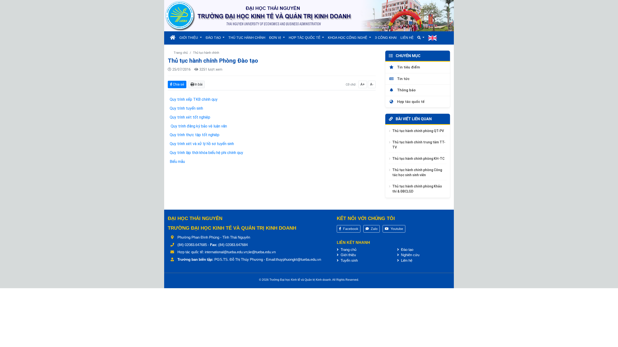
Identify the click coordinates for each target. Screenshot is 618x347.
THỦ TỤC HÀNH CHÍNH (246, 38)
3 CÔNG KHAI (386, 38)
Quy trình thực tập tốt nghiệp (194, 135)
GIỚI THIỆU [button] (189, 38)
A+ (362, 84)
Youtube (396, 229)
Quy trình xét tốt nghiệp (190, 117)
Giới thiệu (348, 255)
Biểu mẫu (177, 161)
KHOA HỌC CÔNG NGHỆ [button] (348, 38)
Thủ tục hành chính (206, 52)
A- (371, 84)
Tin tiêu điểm (408, 67)
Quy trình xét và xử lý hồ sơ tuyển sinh (202, 143)
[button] (421, 37)
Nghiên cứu (409, 255)
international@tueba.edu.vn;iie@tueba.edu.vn (240, 252)
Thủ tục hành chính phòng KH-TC (418, 158)
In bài (198, 84)
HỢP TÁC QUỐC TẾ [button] (305, 38)
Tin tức (402, 79)
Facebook (350, 229)
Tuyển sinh (349, 260)
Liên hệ (406, 260)
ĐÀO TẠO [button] (214, 38)
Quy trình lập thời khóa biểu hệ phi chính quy (206, 152)
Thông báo (406, 90)
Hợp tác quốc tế (410, 102)
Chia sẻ (178, 84)
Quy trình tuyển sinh (186, 108)
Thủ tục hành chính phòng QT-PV (418, 131)
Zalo (374, 229)
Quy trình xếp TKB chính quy (194, 99)
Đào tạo (406, 249)
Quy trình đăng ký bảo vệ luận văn (198, 126)
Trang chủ (181, 52)
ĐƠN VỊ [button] (275, 38)
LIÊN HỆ (407, 38)
